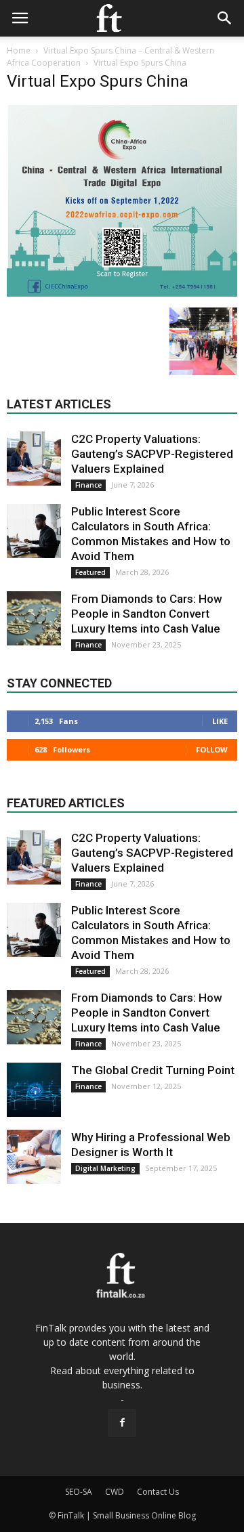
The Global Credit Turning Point (153, 1070)
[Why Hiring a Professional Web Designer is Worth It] (34, 1157)
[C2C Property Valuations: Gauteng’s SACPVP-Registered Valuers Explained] (34, 458)
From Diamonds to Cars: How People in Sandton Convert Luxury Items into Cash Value (146, 613)
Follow (212, 749)
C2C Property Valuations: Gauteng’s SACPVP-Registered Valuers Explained (152, 453)
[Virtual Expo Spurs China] (122, 293)
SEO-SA (78, 1491)
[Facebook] (122, 1423)
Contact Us (158, 1491)
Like (220, 721)
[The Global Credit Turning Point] (34, 1090)
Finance (88, 485)
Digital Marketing (105, 1168)
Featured (90, 572)
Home (18, 50)
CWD (114, 1491)
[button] (225, 18)
